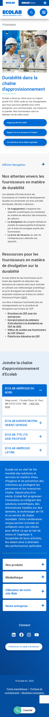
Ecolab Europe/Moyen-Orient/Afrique (21, 423)
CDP (24, 297)
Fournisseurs (9, 24)
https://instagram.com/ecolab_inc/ (29, 634)
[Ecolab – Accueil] (11, 13)
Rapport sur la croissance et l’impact (22, 132)
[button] (31, 12)
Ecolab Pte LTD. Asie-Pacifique (16, 436)
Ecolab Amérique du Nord (19, 390)
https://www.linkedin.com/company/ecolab (13, 634)
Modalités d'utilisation (33, 693)
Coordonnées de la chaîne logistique (22, 142)
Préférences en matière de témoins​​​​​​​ (24, 647)
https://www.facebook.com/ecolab (21, 634)
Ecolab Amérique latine (17, 450)
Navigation (13, 164)
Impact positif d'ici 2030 (17, 123)
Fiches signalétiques (17, 689)
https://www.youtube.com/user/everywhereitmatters (36, 634)
